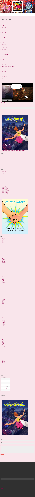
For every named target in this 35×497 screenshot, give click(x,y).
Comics (2, 174)
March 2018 (3, 344)
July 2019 (3, 327)
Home (8, 14)
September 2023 (4, 275)
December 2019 (3, 322)
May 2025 (3, 254)
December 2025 (3, 246)
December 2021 (3, 297)
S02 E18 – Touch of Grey (4, 76)
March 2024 (3, 268)
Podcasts (21, 14)
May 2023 (3, 279)
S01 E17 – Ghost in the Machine (4, 47)
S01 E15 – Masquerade (3, 44)
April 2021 (3, 305)
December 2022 (3, 284)
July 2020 (3, 315)
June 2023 (3, 278)
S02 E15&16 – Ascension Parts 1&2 (5, 73)
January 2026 (3, 245)
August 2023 (3, 276)
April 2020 (3, 318)
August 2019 (3, 326)
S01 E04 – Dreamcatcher (4, 25)
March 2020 (3, 319)
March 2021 (3, 306)
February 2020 (3, 320)
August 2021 (3, 301)
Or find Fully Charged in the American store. (21, 150)
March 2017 (3, 357)
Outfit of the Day (4, 176)
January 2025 (3, 258)
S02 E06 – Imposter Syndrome (4, 61)
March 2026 (3, 243)
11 (3, 384)
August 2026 (3, 238)
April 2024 (3, 267)
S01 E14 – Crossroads (3, 42)
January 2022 (3, 296)
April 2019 (3, 330)
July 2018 (3, 340)
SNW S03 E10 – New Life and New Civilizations (10, 367)
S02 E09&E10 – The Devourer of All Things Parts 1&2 (7, 66)
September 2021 (4, 300)
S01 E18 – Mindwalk (3, 49)
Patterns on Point (4, 177)
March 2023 (3, 281)
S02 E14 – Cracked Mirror (4, 71)
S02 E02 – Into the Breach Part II (4, 54)
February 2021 (3, 307)
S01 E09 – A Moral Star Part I (4, 34)
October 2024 (3, 261)
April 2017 (3, 356)
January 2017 (3, 359)
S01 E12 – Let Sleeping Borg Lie (4, 39)
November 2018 (3, 336)
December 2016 (3, 360)
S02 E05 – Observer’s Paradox (4, 59)
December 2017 (3, 347)
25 (3, 388)
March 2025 (3, 256)
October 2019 (3, 324)
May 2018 (3, 342)
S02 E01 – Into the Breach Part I (4, 52)
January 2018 (3, 346)
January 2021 (3, 308)
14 (7, 384)
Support (26, 14)
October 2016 (3, 362)
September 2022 (4, 287)
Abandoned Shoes (4, 171)
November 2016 (3, 361)
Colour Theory (3, 173)
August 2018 (3, 339)
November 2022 (3, 285)
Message (1, 445)
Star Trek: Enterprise (4, 183)
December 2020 (3, 309)
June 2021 (3, 303)
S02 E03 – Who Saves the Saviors (5, 56)
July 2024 (3, 264)
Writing (2, 195)
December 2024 (3, 259)
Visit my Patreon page (3, 397)
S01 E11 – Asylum (3, 37)
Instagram (2, 155)
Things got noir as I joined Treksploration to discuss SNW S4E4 (9, 166)
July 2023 (3, 277)
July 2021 (3, 302)
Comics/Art (12, 14)
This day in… (3, 194)
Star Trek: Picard (4, 185)
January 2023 (3, 283)
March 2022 (3, 294)
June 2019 (3, 328)
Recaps (17, 14)
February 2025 (3, 257)
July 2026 (3, 239)
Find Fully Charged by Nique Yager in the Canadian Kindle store (9, 150)
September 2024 (4, 262)
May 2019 (3, 329)
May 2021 (3, 304)
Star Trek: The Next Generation (6, 192)
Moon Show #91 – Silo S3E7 (5, 165)
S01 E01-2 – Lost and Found (4, 22)
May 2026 (3, 241)
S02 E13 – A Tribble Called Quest (5, 69)
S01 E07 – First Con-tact (4, 30)
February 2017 (3, 358)
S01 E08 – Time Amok (3, 32)
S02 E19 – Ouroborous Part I (4, 78)
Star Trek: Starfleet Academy (5, 188)
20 (6, 386)
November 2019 (3, 323)
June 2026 (3, 240)
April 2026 (3, 242)
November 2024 (3, 260)
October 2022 (3, 286)
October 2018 (3, 337)
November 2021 (3, 298)
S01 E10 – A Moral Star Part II (4, 35)
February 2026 (3, 244)
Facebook (2, 156)
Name (1, 439)
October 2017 (3, 349)
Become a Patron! (3, 102)
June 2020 (3, 316)
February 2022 (3, 295)
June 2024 (3, 265)
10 (2, 384)
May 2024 (3, 266)
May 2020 (3, 317)
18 (3, 386)
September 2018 (4, 338)
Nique (2, 367)
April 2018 (3, 343)
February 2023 (3, 282)
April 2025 (3, 255)
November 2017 (3, 348)
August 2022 (3, 288)
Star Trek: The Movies (4, 191)
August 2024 (3, 263)
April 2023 (3, 280)
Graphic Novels (3, 175)
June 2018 (3, 341)
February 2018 (3, 345)
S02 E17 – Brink (2, 74)
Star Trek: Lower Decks (4, 184)
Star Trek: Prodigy (4, 186)
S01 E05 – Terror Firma (3, 27)
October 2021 (3, 299)
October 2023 (3, 274)
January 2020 (3, 321)
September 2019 (4, 325)
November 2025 (3, 247)
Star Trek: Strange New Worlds (5, 189)
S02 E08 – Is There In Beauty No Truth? (6, 64)
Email (1, 442)
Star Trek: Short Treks (4, 187)
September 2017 (4, 350)
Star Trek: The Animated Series (5, 190)
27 (6, 388)
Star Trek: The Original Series (5, 193)
